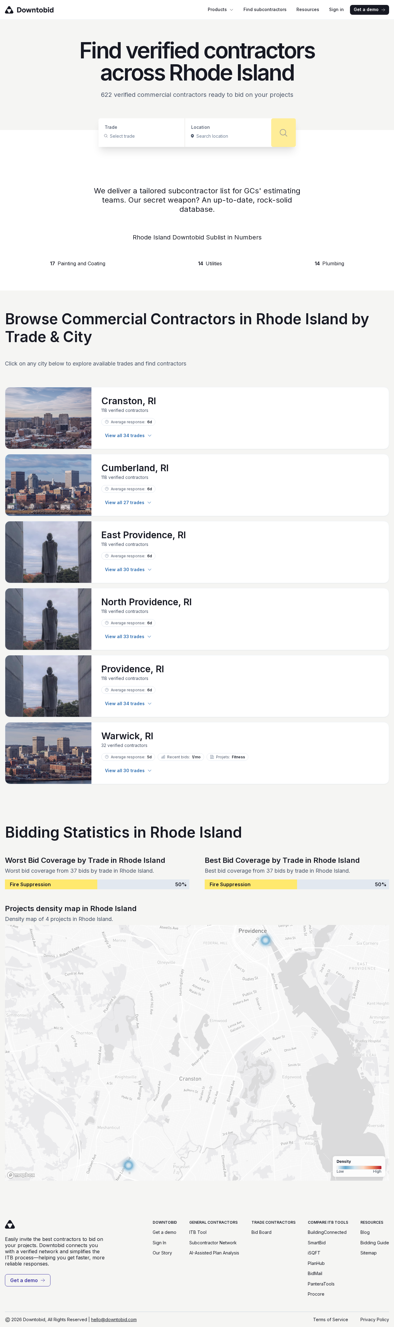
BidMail (315, 1273)
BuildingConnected (327, 1232)
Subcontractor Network (213, 1242)
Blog (365, 1232)
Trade (111, 127)
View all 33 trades (124, 636)
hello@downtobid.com (114, 1319)
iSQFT (314, 1252)
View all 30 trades (125, 569)
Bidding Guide (374, 1242)
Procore (316, 1294)
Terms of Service (330, 1319)
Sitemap (368, 1252)
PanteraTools (321, 1283)
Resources (307, 9)
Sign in (336, 9)
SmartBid (317, 1242)
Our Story (162, 1252)
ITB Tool (198, 1232)
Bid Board (261, 1232)
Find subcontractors (265, 9)
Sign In (159, 1242)
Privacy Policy (374, 1319)
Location (200, 127)
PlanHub (316, 1263)
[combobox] (110, 136)
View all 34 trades (125, 435)
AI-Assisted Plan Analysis (214, 1252)
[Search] (283, 132)
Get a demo (366, 9)
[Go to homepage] (38, 10)
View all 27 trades (124, 502)
